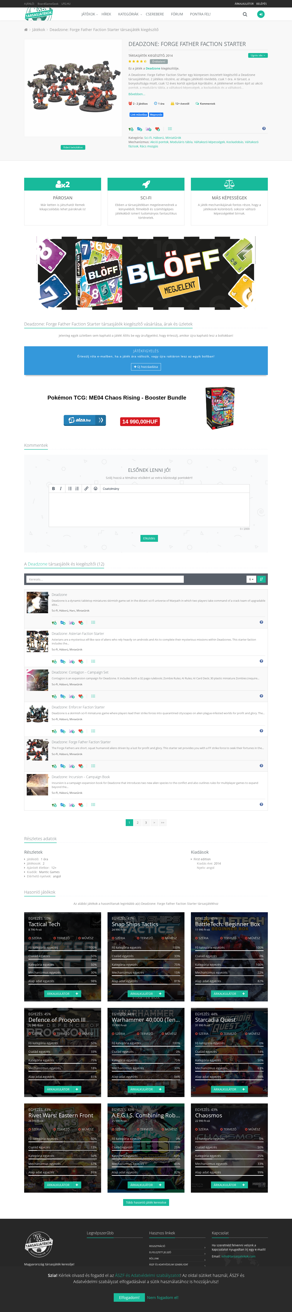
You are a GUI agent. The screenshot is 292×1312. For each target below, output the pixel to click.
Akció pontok (159, 142)
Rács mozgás (149, 146)
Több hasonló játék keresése (146, 1202)
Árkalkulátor (244, 4)
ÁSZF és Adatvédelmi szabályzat (168, 1264)
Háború (158, 138)
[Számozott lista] (77, 488)
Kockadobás (234, 142)
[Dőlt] (60, 488)
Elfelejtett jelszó (160, 1252)
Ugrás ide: (257, 55)
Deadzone (153, 68)
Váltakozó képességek (209, 142)
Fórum (177, 14)
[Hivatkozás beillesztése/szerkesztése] (86, 488)
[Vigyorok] (95, 488)
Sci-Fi (148, 138)
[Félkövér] (53, 488)
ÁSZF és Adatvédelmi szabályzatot (147, 1275)
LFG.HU (66, 4)
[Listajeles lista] (70, 488)
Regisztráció (157, 1246)
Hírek (106, 14)
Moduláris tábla (181, 142)
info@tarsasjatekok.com (238, 1256)
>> (162, 822)
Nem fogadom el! (162, 1297)
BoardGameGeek (48, 4)
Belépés (261, 4)
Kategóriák (128, 14)
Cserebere (155, 14)
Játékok (88, 14)
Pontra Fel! (200, 14)
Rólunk (154, 1258)
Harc (72, 610)
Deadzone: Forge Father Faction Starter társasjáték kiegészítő (104, 29)
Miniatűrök (173, 138)
